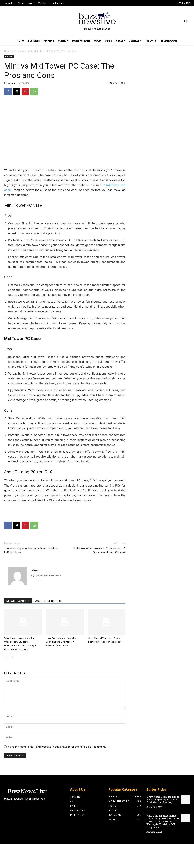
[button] (185, 21)
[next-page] (12, 657)
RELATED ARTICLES (18, 601)
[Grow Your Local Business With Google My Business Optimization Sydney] (185, 799)
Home (7, 51)
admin (11, 82)
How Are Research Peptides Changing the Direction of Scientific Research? (61, 642)
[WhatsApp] (34, 91)
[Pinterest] (25, 91)
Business (19, 51)
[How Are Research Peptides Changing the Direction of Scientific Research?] (65, 622)
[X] (16, 91)
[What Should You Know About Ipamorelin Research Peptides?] (106, 622)
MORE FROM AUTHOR (48, 601)
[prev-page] (6, 657)
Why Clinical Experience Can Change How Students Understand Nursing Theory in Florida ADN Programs (162, 821)
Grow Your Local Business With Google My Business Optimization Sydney (162, 799)
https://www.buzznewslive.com (46, 575)
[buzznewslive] (97, 19)
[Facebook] (8, 91)
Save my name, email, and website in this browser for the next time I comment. (57, 746)
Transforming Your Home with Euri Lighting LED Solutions (31, 550)
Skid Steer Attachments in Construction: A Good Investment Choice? (99, 550)
